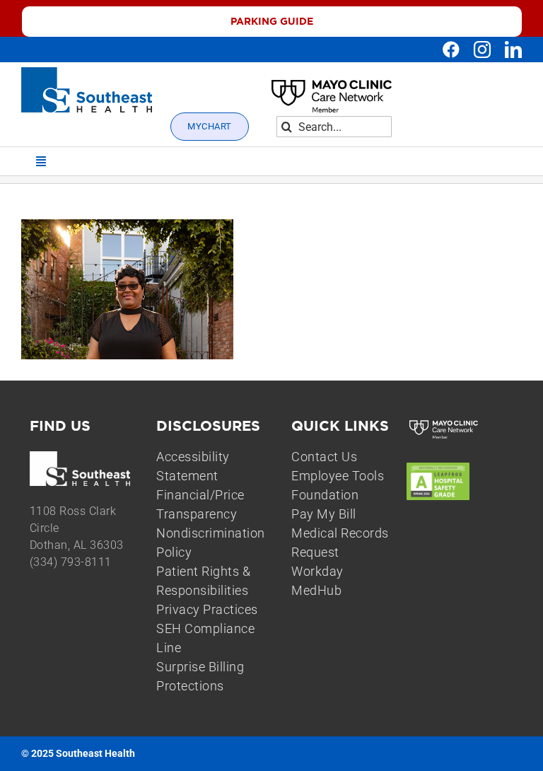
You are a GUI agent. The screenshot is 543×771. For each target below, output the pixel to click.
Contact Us (324, 456)
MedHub (316, 590)
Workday (317, 571)
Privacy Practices (207, 609)
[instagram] (482, 49)
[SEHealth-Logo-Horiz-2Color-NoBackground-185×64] (86, 73)
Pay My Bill (323, 513)
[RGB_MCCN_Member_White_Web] (444, 423)
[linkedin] (513, 49)
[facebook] (451, 49)
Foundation (324, 494)
